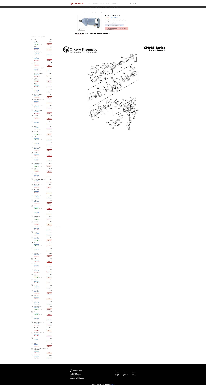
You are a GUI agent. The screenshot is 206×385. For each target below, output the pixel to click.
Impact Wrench (81, 12)
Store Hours (117, 375)
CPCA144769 (36, 286)
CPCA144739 (36, 254)
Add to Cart (49, 44)
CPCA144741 (36, 101)
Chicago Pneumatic (97, 12)
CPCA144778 (36, 90)
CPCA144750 (36, 185)
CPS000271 (36, 344)
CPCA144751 (36, 191)
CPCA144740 (36, 106)
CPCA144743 (36, 291)
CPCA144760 (36, 148)
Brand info (107, 17)
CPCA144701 (36, 334)
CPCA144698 (36, 138)
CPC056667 (36, 58)
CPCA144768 (36, 159)
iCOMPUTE (112, 384)
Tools (89, 3)
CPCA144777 (36, 323)
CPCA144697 (36, 127)
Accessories (96, 3)
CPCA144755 (36, 196)
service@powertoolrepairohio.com (77, 378)
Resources (134, 375)
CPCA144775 (36, 85)
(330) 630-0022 (77, 376)
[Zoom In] (84, 30)
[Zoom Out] (82, 30)
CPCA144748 (36, 175)
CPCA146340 (36, 95)
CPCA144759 (36, 143)
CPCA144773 (36, 228)
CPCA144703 (36, 132)
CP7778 (121, 25)
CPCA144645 (36, 233)
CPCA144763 (36, 53)
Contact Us (115, 3)
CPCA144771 (36, 281)
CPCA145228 (36, 356)
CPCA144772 (36, 244)
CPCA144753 (36, 201)
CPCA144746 (36, 164)
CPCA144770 (36, 265)
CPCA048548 (36, 328)
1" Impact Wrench (88, 12)
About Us (108, 3)
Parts (124, 375)
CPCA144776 (36, 318)
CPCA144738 (36, 74)
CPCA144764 (36, 270)
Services (102, 3)
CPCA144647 (36, 122)
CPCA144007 (36, 351)
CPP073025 (36, 339)
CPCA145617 (36, 180)
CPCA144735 (36, 48)
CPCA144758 (36, 249)
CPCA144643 (36, 111)
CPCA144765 (36, 297)
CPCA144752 (36, 207)
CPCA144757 (36, 238)
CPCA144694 (36, 42)
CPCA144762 (36, 302)
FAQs (133, 374)
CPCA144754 (36, 212)
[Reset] (79, 30)
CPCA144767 (36, 154)
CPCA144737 (36, 69)
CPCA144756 (36, 217)
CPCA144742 (36, 307)
